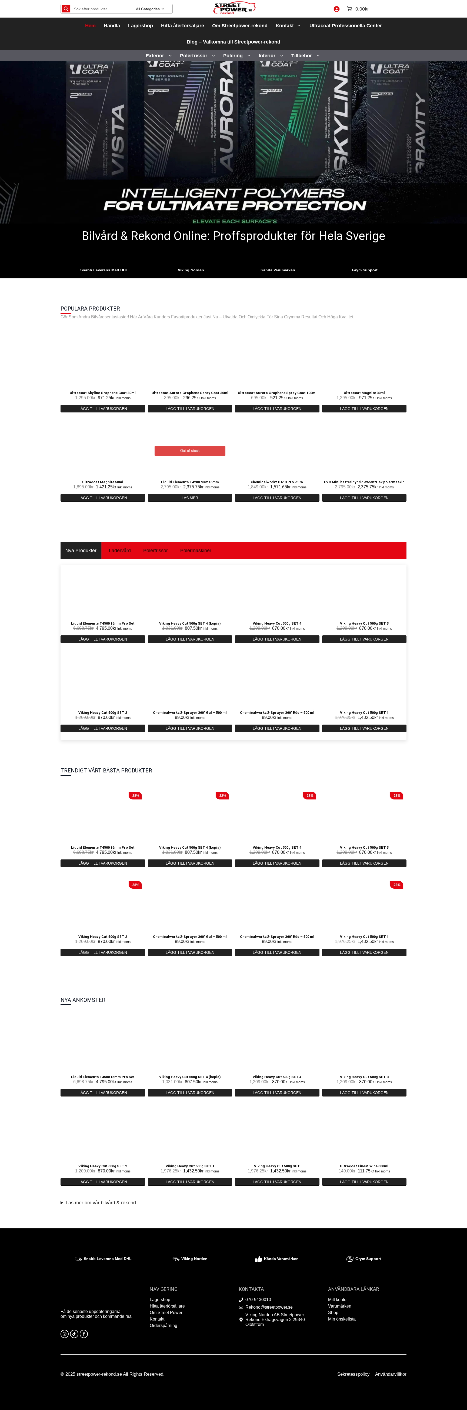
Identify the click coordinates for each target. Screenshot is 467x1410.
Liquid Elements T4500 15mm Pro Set (103, 623)
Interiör (267, 55)
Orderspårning (163, 1325)
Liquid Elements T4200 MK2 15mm (190, 482)
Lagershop (140, 25)
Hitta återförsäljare (182, 25)
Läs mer (190, 498)
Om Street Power (166, 1312)
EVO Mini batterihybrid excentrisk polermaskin (364, 482)
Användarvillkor (390, 1374)
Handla (112, 25)
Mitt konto (337, 1299)
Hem (90, 25)
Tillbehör (301, 55)
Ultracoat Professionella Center (345, 25)
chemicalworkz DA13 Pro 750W (277, 482)
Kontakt (285, 25)
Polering (233, 55)
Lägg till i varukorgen (102, 408)
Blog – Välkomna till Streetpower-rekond (233, 42)
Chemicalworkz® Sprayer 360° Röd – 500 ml (277, 713)
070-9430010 (258, 1299)
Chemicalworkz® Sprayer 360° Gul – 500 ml (190, 713)
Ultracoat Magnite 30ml (364, 393)
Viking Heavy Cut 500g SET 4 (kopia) (190, 623)
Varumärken (339, 1306)
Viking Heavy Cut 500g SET (277, 1166)
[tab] (81, 550)
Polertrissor (193, 55)
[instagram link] (65, 1334)
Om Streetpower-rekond (240, 25)
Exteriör (155, 55)
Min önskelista (342, 1319)
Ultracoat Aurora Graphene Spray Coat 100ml (277, 393)
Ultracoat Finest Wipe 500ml (364, 1166)
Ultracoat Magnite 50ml (102, 482)
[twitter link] (74, 1334)
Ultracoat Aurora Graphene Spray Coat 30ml (190, 393)
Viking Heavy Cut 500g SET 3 (364, 623)
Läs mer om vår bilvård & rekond (101, 1202)
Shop (333, 1312)
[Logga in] (336, 9)
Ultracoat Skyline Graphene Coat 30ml (103, 393)
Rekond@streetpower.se (269, 1307)
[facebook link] (84, 1334)
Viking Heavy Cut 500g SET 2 (102, 713)
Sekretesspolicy (353, 1374)
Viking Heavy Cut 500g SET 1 (364, 713)
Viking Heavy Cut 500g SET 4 (277, 623)
